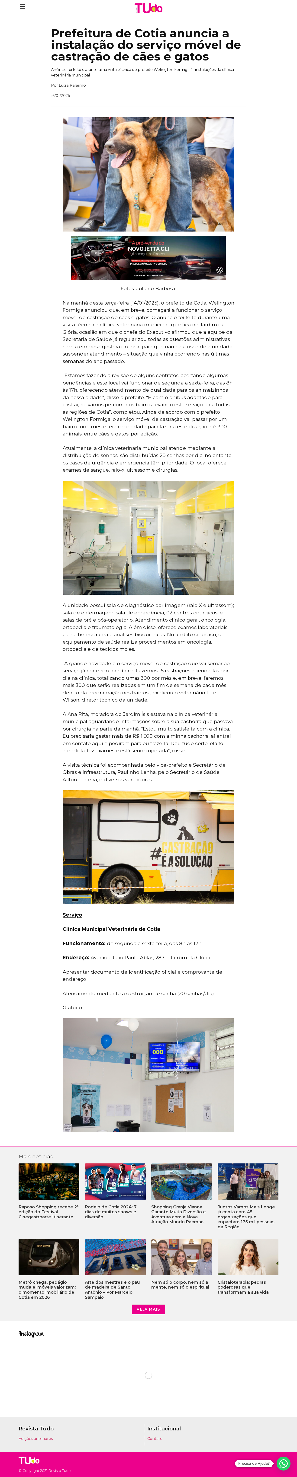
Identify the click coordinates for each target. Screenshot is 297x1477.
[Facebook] (269, 1464)
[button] (23, 6)
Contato (154, 1438)
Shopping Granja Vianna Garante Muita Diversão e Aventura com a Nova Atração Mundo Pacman (178, 1214)
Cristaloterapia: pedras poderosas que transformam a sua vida (243, 1287)
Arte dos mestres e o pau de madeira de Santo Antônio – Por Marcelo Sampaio (112, 1290)
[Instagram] (262, 1464)
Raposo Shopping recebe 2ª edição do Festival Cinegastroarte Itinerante (49, 1212)
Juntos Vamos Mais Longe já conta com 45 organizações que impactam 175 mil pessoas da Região (246, 1216)
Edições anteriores (36, 1438)
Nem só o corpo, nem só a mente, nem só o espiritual (180, 1285)
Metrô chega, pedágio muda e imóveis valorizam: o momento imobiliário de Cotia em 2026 (47, 1290)
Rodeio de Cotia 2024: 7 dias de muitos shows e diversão (111, 1212)
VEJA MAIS (148, 1309)
